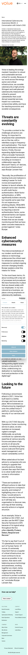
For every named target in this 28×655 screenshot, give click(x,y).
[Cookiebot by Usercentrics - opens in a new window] (19, 298)
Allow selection (13, 351)
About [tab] (22, 302)
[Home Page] (9, 4)
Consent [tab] (5, 302)
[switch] (23, 332)
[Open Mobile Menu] (25, 3)
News (3, 17)
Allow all (13, 347)
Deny (13, 355)
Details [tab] (13, 302)
